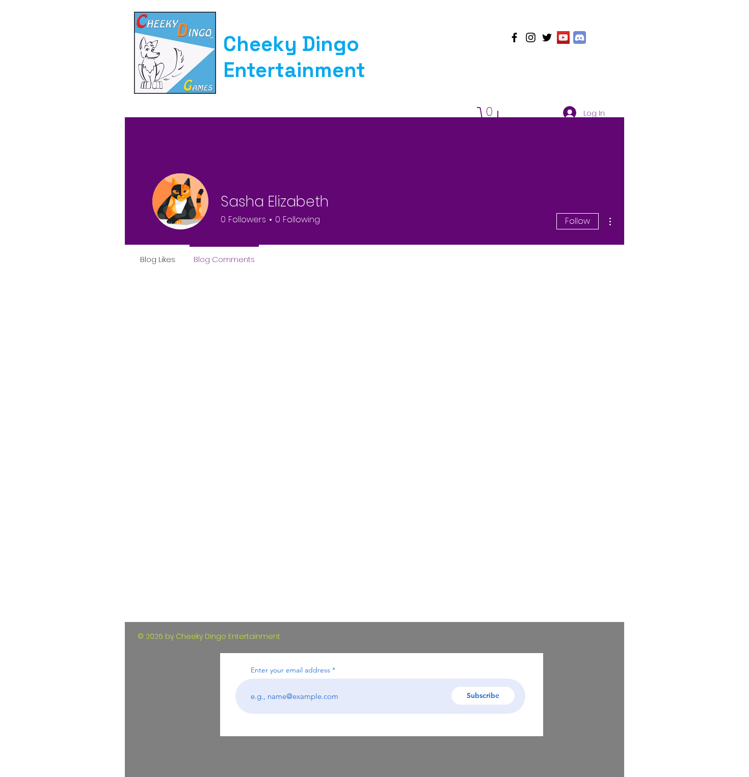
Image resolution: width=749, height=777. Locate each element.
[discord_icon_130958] (579, 37)
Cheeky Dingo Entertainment (294, 57)
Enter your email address (290, 670)
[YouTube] (563, 37)
